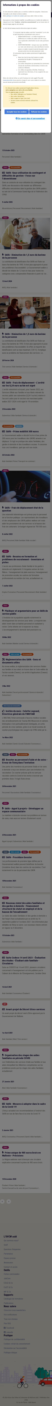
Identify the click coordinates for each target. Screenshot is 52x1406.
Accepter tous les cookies (17, 112)
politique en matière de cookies (15, 16)
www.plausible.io (9, 80)
